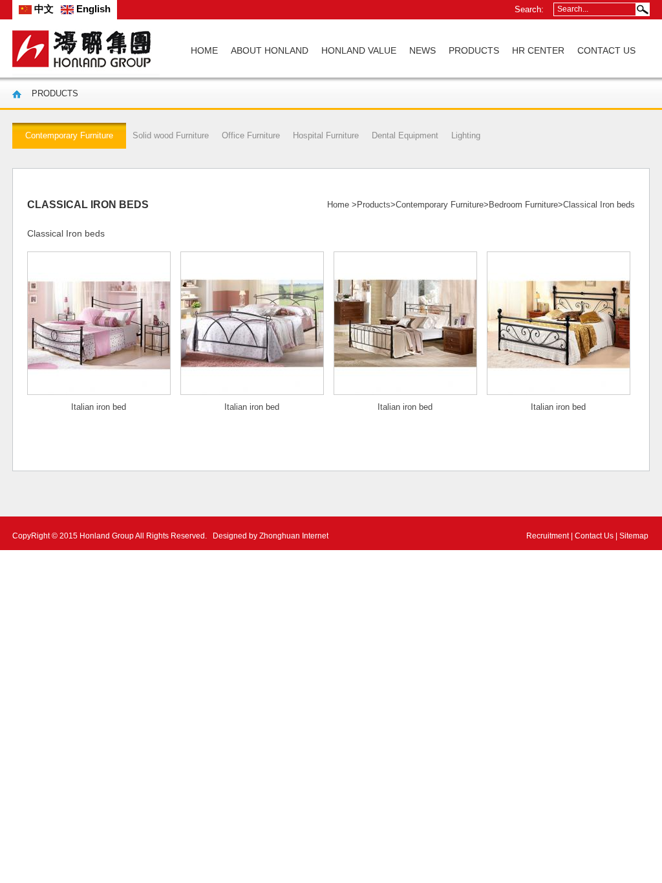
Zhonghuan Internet (293, 535)
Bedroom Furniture (523, 204)
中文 (43, 8)
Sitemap (633, 535)
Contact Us (594, 535)
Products (373, 204)
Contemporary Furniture (440, 204)
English (92, 8)
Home (338, 204)
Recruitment (547, 535)
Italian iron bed (98, 407)
